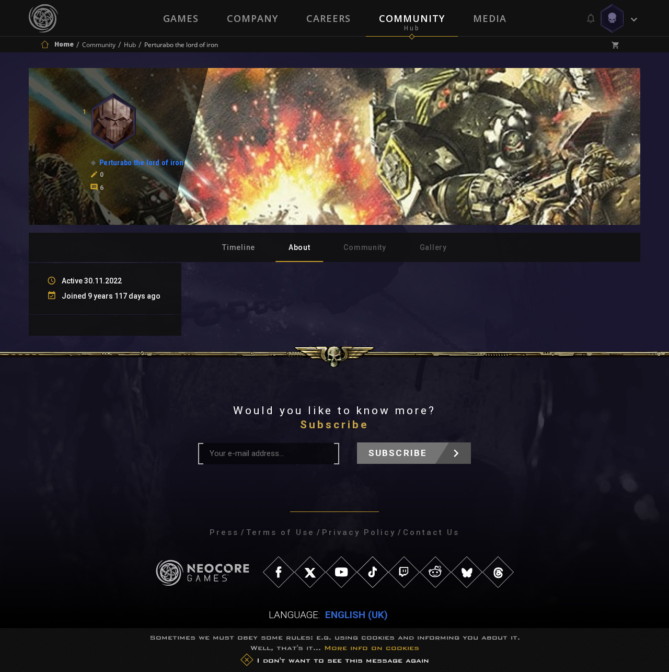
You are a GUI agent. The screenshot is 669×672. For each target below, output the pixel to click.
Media (489, 18)
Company (252, 18)
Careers (328, 18)
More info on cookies (371, 648)
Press (224, 532)
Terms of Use (280, 532)
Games (181, 18)
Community (412, 18)
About (299, 247)
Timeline (238, 247)
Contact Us (431, 532)
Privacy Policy (359, 532)
